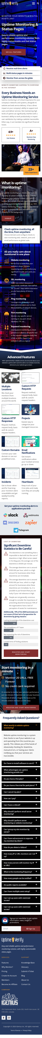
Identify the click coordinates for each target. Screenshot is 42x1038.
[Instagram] (9, 1018)
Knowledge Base (28, 962)
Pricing (4, 971)
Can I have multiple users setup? (17, 891)
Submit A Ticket (27, 971)
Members (5, 980)
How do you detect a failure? (15, 847)
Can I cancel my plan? (12, 792)
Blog (23, 975)
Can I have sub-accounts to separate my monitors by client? (18, 839)
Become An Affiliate (9, 984)
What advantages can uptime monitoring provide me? (16, 771)
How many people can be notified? (18, 878)
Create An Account (9, 975)
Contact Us (25, 984)
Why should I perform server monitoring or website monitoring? (18, 821)
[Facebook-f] (3, 1018)
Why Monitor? (7, 967)
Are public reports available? (15, 885)
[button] (33, 3)
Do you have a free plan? (14, 779)
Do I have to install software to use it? (19, 763)
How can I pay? (10, 798)
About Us (25, 980)
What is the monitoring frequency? (18, 872)
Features (5, 962)
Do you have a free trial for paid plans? (19, 785)
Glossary (24, 967)
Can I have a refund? (12, 805)
